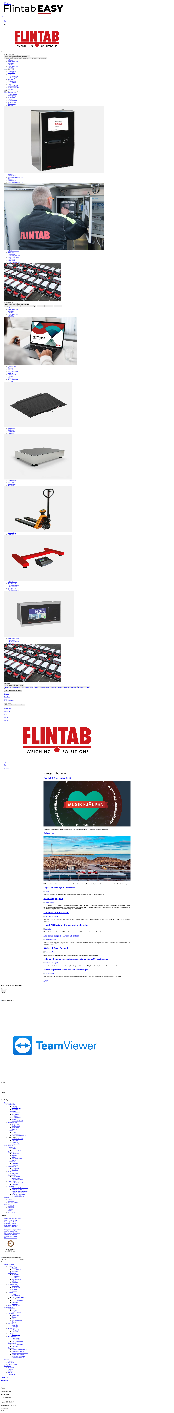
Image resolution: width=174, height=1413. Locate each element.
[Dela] (5, 1408)
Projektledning (12, 175)
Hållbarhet (7, 711)
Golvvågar (11, 1152)
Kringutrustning (12, 1122)
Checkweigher (12, 533)
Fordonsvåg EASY (13, 78)
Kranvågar (11, 482)
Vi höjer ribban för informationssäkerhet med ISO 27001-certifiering (76, 959)
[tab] (8, 58)
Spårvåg (10, 79)
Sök (2, 1259)
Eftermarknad (12, 1181)
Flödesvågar (11, 1171)
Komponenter (12, 1175)
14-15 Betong (12, 73)
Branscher (11, 1186)
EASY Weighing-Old (53, 898)
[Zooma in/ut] (1, 1408)
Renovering (11, 254)
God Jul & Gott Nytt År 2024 (57, 778)
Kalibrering (11, 252)
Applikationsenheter (13, 585)
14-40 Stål (11, 74)
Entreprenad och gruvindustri (12, 687)
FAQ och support (9, 700)
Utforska (6, 1197)
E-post (3, 989)
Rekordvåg (49, 833)
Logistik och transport (56, 687)
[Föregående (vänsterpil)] (1, 1410)
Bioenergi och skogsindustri (42, 687)
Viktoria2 (10, 60)
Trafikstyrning (12, 95)
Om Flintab (7, 1204)
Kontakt (6, 720)
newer (46, 981)
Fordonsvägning (9, 1103)
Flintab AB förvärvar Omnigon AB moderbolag (66, 925)
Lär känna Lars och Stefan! (56, 912)
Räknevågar (11, 428)
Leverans (10, 1130)
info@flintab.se (8, 1089)
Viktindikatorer (12, 582)
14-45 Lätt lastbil (13, 76)
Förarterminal (15, 1124)
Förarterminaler (12, 94)
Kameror (10, 99)
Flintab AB (7, 708)
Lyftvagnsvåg (12, 480)
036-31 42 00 (7, 1086)
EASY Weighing (13, 61)
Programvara (11, 1104)
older (46, 980)
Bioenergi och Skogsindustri (20, 1191)
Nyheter (6, 694)
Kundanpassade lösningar (15, 177)
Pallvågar (10, 369)
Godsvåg (10, 368)
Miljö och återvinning (27, 687)
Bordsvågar (11, 1162)
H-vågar (14, 1160)
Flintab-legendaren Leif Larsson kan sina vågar (66, 970)
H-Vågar (10, 373)
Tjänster (10, 174)
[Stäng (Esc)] (7, 1408)
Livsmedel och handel (84, 687)
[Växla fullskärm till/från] (3, 1408)
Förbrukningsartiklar (14, 255)
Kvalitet (6, 714)
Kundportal (4, 1380)
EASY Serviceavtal (13, 251)
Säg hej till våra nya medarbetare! (59, 888)
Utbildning (11, 63)
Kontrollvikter (12, 583)
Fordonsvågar (12, 71)
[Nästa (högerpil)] (3, 1410)
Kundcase (7, 697)
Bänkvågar (11, 430)
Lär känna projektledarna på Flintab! (61, 936)
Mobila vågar (12, 1166)
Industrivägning (8, 1145)
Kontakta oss (11, 1212)
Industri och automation (70, 687)
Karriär (6, 717)
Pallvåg (14, 1157)
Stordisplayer (11, 97)
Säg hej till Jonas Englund (56, 948)
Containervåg (12, 366)
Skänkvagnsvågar (13, 371)
